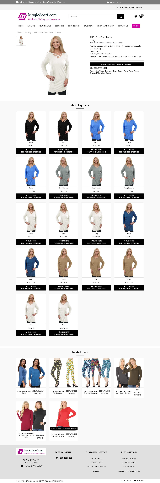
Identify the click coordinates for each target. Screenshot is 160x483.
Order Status (96, 458)
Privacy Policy (129, 467)
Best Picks (59, 26)
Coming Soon (74, 26)
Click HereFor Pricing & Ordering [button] (31, 151)
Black (31, 142)
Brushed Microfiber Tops (100, 73)
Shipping (96, 471)
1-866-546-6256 (33, 465)
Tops (101, 71)
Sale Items (88, 26)
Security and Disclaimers (129, 471)
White (31, 325)
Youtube (140, 480)
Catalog (31, 26)
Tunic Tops (128, 71)
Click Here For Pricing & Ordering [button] (117, 64)
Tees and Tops (111, 71)
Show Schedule (129, 463)
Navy (129, 234)
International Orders (96, 467)
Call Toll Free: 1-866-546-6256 (129, 7)
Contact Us (123, 26)
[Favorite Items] (136, 16)
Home (21, 26)
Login (136, 26)
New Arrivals (45, 26)
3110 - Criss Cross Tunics (43, 32)
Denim (96, 142)
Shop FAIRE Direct (105, 26)
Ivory (31, 234)
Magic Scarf (38, 481)
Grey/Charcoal (63, 188)
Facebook (126, 480)
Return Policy (96, 463)
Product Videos (129, 458)
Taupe (64, 279)
